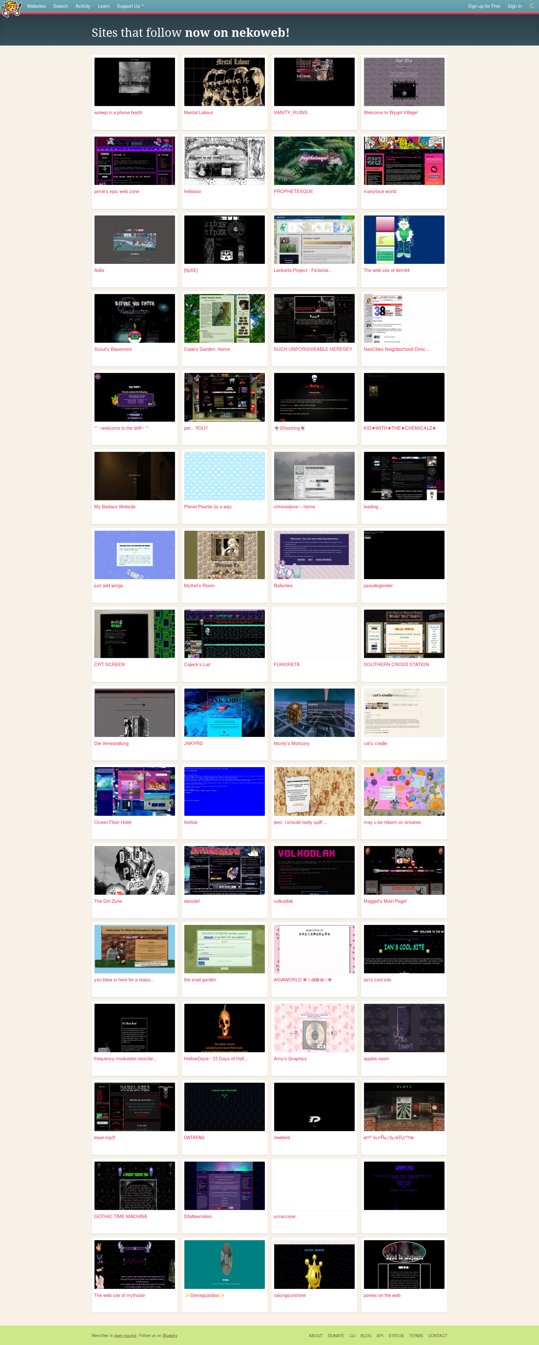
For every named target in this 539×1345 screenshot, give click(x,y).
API (379, 1335)
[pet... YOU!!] (224, 397)
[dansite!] (224, 870)
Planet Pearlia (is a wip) (208, 506)
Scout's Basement (113, 349)
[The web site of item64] (404, 239)
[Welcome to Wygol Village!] (404, 81)
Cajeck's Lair (197, 664)
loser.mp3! (104, 1137)
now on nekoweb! (237, 33)
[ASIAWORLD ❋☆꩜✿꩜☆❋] (314, 949)
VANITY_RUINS (291, 112)
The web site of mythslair (119, 1295)
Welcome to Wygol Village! (391, 112)
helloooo (192, 191)
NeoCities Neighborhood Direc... (396, 349)
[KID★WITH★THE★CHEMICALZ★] (404, 397)
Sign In (515, 5)
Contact (437, 1335)
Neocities (100, 1335)
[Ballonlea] (314, 554)
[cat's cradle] (404, 712)
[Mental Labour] (224, 81)
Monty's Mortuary (292, 743)
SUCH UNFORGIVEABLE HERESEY (313, 349)
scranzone (284, 1216)
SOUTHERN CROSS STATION (396, 664)
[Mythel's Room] (224, 554)
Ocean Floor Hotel (112, 822)
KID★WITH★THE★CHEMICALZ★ (400, 427)
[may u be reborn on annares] (404, 791)
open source (125, 1335)
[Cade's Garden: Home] (224, 318)
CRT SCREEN (109, 664)
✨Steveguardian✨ (204, 1295)
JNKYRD (193, 743)
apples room (376, 1058)
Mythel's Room (199, 585)
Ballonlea (283, 585)
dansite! (192, 900)
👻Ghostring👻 (290, 427)
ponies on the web (382, 1295)
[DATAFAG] (224, 1106)
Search (60, 5)
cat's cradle (375, 743)
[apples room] (404, 1028)
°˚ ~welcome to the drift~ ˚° (121, 427)
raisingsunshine (290, 1295)
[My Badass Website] (134, 476)
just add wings (108, 585)
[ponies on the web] (404, 1264)
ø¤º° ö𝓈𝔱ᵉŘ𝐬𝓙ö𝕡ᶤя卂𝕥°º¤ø (389, 1137)
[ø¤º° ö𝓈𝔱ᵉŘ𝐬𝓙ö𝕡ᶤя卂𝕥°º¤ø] (404, 1106)
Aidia (99, 270)
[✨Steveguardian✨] (224, 1264)
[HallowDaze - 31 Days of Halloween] (224, 1028)
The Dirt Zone (108, 900)
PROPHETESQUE (293, 191)
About (316, 1335)
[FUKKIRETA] (314, 633)
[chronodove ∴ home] (314, 476)
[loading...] (404, 476)
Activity (82, 5)
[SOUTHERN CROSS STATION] (404, 633)
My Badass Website (114, 506)
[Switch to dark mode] (532, 6)
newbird (282, 1137)
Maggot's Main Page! (385, 900)
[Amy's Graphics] (314, 1028)
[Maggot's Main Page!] (404, 870)
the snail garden (200, 979)
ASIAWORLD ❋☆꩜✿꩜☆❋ (303, 979)
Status (396, 1335)
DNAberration (198, 1216)
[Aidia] (134, 239)
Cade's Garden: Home (207, 349)
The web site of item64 (387, 270)
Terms (416, 1335)
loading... (373, 506)
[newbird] (314, 1106)
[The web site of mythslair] (134, 1264)
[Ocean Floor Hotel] (134, 791)
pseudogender (378, 585)
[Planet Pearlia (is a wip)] (224, 476)
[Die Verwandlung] (134, 712)
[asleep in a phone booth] (134, 81)
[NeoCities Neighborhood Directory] (404, 318)
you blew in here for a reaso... (124, 979)
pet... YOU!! (196, 427)
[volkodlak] (314, 870)
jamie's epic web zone (116, 191)
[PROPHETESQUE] (314, 160)
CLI (352, 1335)
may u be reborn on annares (392, 822)
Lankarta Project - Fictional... (303, 270)
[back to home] (11, 8)
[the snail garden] (224, 949)
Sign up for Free (484, 5)
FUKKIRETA (287, 664)
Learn (103, 5)
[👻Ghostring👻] (314, 397)
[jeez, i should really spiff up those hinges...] (314, 791)
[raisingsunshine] (314, 1264)
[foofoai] (224, 791)
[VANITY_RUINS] (314, 81)
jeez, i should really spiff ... (300, 822)
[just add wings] (134, 554)
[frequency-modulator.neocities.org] (134, 1028)
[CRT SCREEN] (134, 633)
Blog (366, 1335)
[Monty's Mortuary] (314, 712)
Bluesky (170, 1335)
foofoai (190, 822)
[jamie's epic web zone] (134, 160)
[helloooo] (224, 160)
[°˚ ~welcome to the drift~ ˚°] (134, 397)
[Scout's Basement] (134, 318)
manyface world (380, 191)
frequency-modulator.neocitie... (125, 1058)
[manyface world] (404, 160)
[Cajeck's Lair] (224, 633)
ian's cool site (377, 979)
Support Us (128, 5)
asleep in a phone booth (118, 112)
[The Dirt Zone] (134, 870)
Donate (336, 1335)
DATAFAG (194, 1137)
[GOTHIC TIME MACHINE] (134, 1185)
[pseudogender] (404, 554)
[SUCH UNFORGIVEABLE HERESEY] (314, 318)
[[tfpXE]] (224, 239)
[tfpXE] (191, 270)
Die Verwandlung (111, 743)
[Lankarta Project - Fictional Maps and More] (314, 239)
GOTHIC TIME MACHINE (121, 1216)
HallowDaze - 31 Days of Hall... (216, 1058)
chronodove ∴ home (294, 506)
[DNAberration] (224, 1185)
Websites (36, 5)
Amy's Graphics (290, 1058)
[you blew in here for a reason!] (134, 949)
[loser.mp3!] (134, 1106)
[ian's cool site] (404, 949)
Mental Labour (198, 112)
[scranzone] (314, 1185)
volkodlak (283, 900)
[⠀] (404, 1185)
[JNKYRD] (224, 712)
